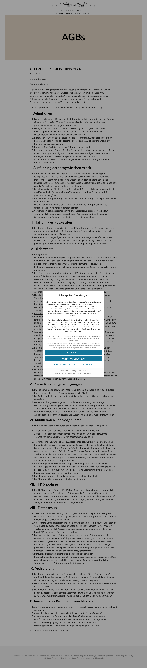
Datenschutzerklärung (73, 331)
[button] (73, 352)
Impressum (83, 371)
